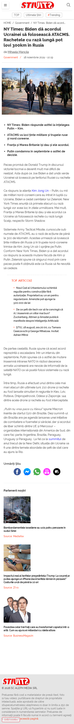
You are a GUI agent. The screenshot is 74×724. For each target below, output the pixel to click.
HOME (8, 22)
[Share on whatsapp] (37, 471)
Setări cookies (11, 719)
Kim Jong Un (40, 190)
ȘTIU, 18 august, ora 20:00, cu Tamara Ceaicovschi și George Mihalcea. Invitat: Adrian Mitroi (37, 331)
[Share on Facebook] (17, 471)
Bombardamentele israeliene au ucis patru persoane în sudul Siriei (35, 529)
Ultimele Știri (33, 15)
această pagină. (29, 718)
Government (22, 22)
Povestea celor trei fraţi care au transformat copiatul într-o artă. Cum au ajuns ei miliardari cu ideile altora (36, 629)
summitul (55, 439)
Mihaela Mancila (18, 52)
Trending (54, 15)
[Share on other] (46, 471)
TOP (16, 15)
